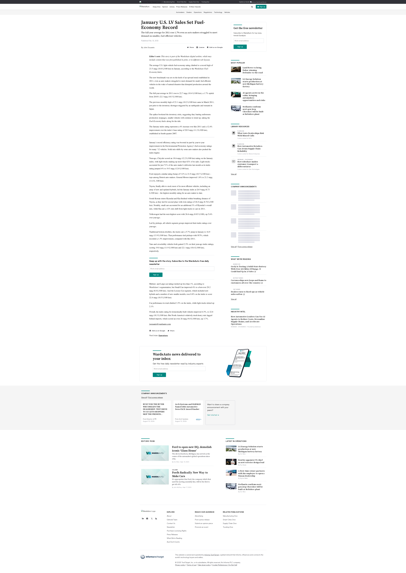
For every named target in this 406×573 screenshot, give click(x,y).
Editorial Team (172, 520)
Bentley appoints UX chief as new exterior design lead (251, 461)
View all (233, 174)
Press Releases (181, 7)
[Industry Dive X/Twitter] (152, 518)
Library (172, 7)
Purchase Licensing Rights (176, 531)
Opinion (165, 7)
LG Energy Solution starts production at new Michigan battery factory (253, 83)
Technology (218, 12)
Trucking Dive (205, 2)
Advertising (199, 516)
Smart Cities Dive (181, 2)
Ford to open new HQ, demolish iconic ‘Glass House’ (192, 448)
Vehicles (227, 12)
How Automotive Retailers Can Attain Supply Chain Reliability (249, 148)
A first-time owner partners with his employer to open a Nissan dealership (251, 473)
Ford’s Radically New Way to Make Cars (190, 474)
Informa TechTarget (211, 555)
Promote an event (201, 527)
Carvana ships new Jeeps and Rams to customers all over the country (248, 281)
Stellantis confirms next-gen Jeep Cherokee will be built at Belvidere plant (253, 110)
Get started (213, 415)
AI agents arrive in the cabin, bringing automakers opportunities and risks (254, 97)
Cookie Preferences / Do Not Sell (224, 565)
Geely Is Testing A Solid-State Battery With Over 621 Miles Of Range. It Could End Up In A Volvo (248, 269)
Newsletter (171, 527)
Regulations (208, 12)
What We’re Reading (174, 538)
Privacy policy (180, 565)
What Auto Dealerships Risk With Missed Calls (250, 134)
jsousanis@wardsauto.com (160, 324)
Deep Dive (156, 7)
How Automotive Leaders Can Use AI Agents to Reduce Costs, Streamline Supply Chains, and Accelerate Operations (248, 320)
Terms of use (191, 565)
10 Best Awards (195, 7)
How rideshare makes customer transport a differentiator (247, 164)
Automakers (180, 12)
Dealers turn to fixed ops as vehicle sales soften (247, 292)
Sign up (262, 7)
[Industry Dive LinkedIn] (143, 518)
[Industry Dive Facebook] (147, 518)
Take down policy (204, 565)
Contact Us (171, 523)
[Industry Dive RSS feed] (156, 518)
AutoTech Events (173, 542)
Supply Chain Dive (194, 2)
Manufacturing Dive (169, 2)
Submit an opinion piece (204, 523)
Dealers (189, 12)
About (169, 516)
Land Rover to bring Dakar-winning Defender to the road (253, 70)
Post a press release (245, 247)
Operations (198, 12)
